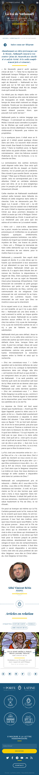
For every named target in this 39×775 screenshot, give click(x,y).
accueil (6, 38)
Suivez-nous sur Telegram (22, 44)
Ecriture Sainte (19, 624)
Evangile (31, 624)
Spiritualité (15, 38)
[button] (37, 2)
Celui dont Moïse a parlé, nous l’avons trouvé (19, 652)
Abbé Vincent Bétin (15, 20)
